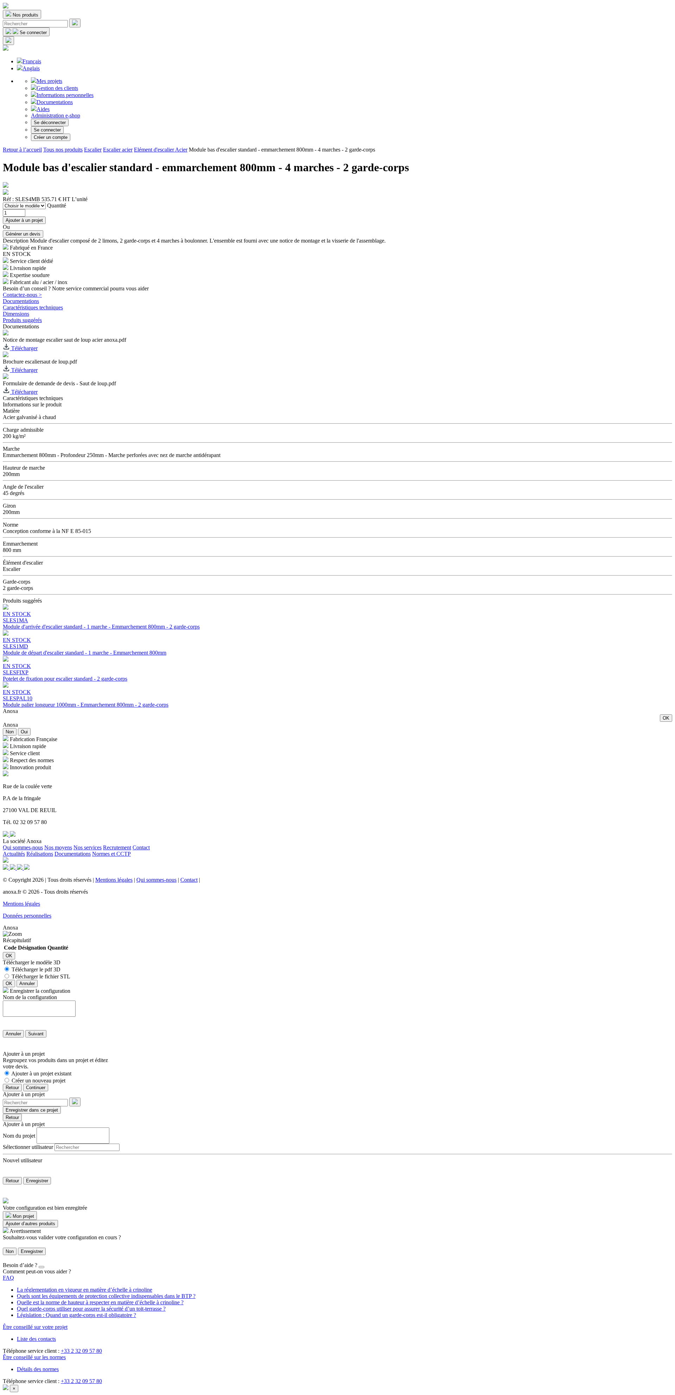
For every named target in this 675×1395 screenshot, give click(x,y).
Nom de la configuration (30, 997)
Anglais (31, 68)
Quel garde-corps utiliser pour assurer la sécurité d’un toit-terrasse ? (91, 1309)
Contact (141, 847)
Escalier (93, 150)
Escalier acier (118, 150)
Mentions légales (114, 880)
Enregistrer (37, 1180)
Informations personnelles (65, 95)
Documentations (55, 102)
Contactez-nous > (22, 295)
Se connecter (47, 130)
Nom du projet (19, 1135)
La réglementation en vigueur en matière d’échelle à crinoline (84, 1290)
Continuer (35, 1087)
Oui (24, 731)
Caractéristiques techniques (33, 307)
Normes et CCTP (111, 854)
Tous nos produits (63, 150)
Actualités (14, 854)
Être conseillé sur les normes (34, 1357)
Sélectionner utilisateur (28, 1147)
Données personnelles (27, 916)
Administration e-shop (55, 115)
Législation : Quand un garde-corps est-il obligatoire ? (76, 1315)
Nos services (87, 847)
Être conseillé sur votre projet (35, 1327)
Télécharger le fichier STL (41, 976)
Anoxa (10, 711)
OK (666, 718)
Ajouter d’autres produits (30, 1223)
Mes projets (49, 81)
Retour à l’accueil (22, 150)
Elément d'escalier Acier (160, 150)
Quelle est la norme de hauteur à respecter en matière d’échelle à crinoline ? (100, 1302)
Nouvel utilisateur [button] (22, 1160)
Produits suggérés (22, 320)
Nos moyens (58, 847)
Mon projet (22, 1216)
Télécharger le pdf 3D (36, 969)
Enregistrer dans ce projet (32, 1110)
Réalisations (39, 854)
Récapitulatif (17, 940)
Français (31, 61)
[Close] (41, 1267)
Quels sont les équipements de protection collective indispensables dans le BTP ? (106, 1296)
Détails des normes (38, 1369)
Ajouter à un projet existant (41, 1073)
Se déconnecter (50, 122)
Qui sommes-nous (23, 847)
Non (10, 731)
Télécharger (24, 348)
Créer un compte (51, 137)
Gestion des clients (57, 88)
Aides (43, 109)
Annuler (27, 983)
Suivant (36, 1033)
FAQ (8, 1278)
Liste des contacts (36, 1339)
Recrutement (117, 847)
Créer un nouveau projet (38, 1081)
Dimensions (16, 314)
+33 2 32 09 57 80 (81, 1351)
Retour (12, 1087)
